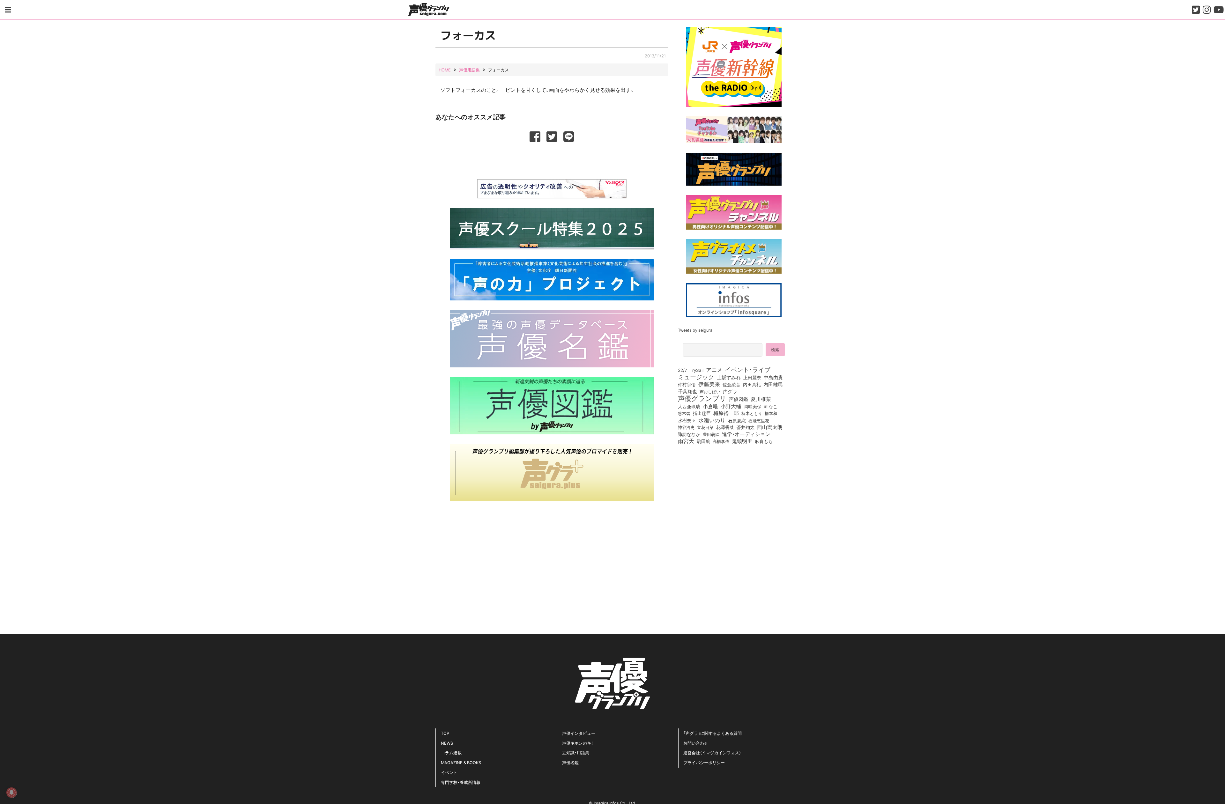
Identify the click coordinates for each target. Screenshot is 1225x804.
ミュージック (696, 376)
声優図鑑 (738, 399)
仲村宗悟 (687, 384)
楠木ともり (751, 413)
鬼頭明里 (742, 441)
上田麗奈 (752, 377)
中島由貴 (773, 377)
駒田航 (703, 441)
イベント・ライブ (747, 369)
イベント (449, 772)
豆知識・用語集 (575, 752)
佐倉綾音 (731, 384)
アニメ (714, 369)
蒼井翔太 (745, 427)
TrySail (696, 370)
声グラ (730, 391)
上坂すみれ (729, 377)
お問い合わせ (695, 743)
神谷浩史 (686, 427)
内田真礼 (752, 384)
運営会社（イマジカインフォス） (712, 752)
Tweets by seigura (695, 330)
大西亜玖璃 (689, 406)
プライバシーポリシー (704, 762)
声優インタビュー (578, 733)
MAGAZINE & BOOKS (461, 762)
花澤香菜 (725, 427)
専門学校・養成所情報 (460, 782)
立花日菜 (705, 427)
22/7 (682, 370)
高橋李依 (721, 441)
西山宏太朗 (770, 427)
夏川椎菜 (761, 399)
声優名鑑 (570, 762)
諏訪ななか (689, 434)
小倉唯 (710, 406)
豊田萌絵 (711, 434)
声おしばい (710, 391)
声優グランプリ (702, 398)
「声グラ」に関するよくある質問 (712, 733)
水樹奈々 (687, 420)
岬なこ (770, 406)
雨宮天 (686, 441)
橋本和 (771, 413)
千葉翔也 (687, 391)
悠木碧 (684, 413)
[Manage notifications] (11, 792)
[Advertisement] (551, 159)
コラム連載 (451, 752)
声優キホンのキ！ (577, 743)
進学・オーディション (746, 434)
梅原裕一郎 (726, 413)
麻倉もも (764, 441)
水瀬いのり (711, 420)
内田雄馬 (773, 384)
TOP (445, 733)
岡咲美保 (752, 406)
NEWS (447, 743)
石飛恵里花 (758, 420)
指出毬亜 (702, 413)
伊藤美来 (709, 384)
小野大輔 (731, 406)
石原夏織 (737, 420)
